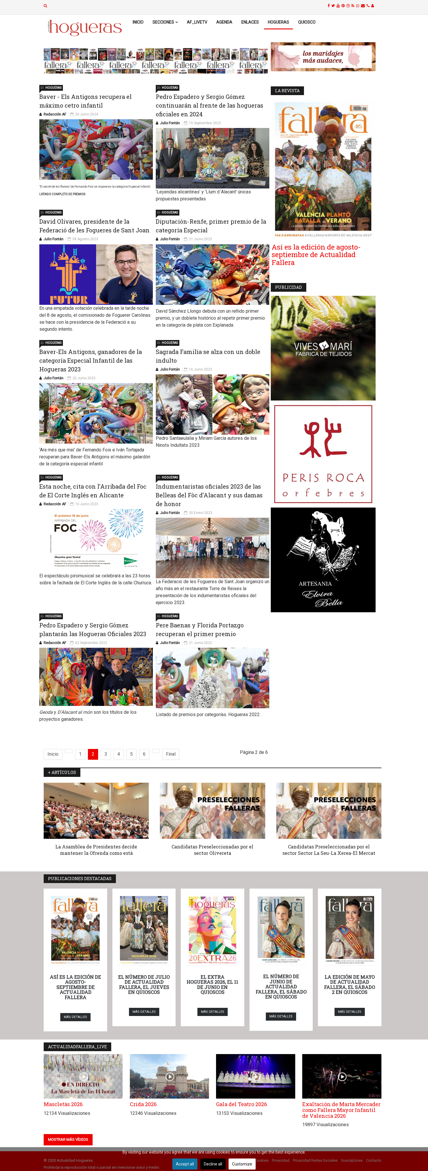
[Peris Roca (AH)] (326, 454)
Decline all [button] (213, 1164)
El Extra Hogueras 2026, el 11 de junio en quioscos (212, 984)
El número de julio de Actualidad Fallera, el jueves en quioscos (144, 984)
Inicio (138, 22)
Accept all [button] (185, 1164)
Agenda (224, 22)
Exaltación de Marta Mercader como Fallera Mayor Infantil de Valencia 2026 (341, 1110)
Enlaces (250, 22)
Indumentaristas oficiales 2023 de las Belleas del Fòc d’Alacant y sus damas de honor (209, 495)
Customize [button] (242, 1164)
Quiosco (307, 22)
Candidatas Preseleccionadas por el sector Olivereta (212, 849)
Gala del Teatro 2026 (241, 1104)
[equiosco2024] (156, 61)
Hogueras (278, 22)
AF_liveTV (197, 22)
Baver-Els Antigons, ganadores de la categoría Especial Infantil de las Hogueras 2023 (90, 360)
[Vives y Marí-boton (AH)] (326, 348)
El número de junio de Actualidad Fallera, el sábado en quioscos (281, 986)
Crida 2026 (143, 1104)
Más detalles (75, 1017)
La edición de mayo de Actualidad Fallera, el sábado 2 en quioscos (349, 984)
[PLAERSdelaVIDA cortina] (326, 56)
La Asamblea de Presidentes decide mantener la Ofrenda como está (96, 849)
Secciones (163, 22)
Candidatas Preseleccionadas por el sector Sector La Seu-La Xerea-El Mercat (328, 849)
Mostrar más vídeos (68, 1139)
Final (171, 754)
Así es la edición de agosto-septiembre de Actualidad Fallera (316, 254)
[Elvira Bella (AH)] (326, 560)
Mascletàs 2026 (63, 1104)
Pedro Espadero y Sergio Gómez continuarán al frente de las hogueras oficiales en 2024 (209, 105)
